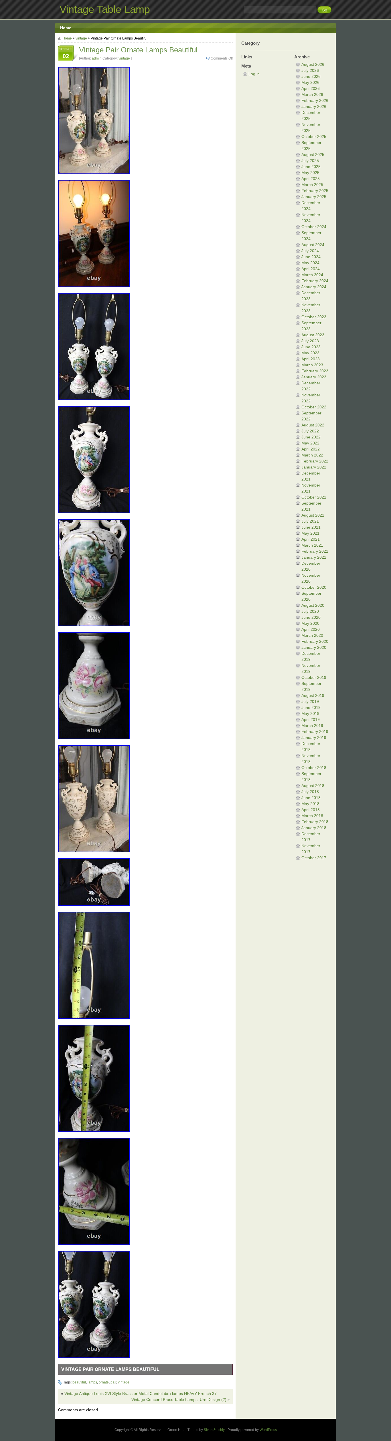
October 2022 (313, 407)
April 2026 (310, 88)
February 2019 (314, 731)
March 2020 (312, 635)
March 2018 (312, 815)
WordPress (268, 1430)
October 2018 (313, 767)
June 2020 (311, 617)
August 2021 (312, 515)
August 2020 (312, 605)
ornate (104, 1382)
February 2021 (314, 551)
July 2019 (310, 701)
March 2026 (312, 94)
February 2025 (314, 190)
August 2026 (312, 64)
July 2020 (310, 611)
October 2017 (313, 857)
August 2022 (312, 425)
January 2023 (313, 377)
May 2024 (310, 262)
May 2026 (310, 82)
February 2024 (314, 280)
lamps (92, 1382)
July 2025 (310, 160)
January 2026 (313, 106)
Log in (254, 74)
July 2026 (310, 70)
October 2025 (313, 136)
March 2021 (312, 545)
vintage (81, 38)
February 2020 (314, 641)
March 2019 (312, 725)
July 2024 (310, 250)
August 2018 (312, 785)
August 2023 (312, 335)
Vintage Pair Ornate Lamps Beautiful (110, 1369)
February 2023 (314, 371)
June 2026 (311, 76)
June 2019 (311, 707)
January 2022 (313, 467)
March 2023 (312, 365)
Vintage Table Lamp (105, 9)
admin (97, 58)
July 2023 (310, 341)
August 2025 (312, 154)
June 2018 (311, 797)
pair (113, 1382)
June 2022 (311, 437)
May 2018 (310, 803)
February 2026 (314, 100)
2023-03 (65, 53)
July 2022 (310, 431)
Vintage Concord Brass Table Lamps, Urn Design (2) (178, 1399)
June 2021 (311, 527)
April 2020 (310, 629)
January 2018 (313, 827)
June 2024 (311, 256)
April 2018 (310, 809)
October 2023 (313, 317)
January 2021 (313, 557)
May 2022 (310, 443)
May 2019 (310, 713)
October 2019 (313, 677)
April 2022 (310, 449)
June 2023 (311, 347)
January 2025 (313, 196)
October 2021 (313, 497)
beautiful (79, 1382)
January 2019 (313, 737)
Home (65, 27)
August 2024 (312, 244)
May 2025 (310, 172)
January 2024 (313, 286)
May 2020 (310, 623)
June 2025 (311, 166)
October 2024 (313, 226)
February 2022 (314, 461)
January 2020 (313, 647)
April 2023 (310, 359)
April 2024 (310, 268)
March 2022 (312, 455)
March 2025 (312, 184)
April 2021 (310, 539)
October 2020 (313, 587)
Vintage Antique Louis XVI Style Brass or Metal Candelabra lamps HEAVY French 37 (140, 1393)
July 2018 (310, 791)
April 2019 (310, 719)
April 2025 (310, 178)
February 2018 (314, 821)
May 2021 (310, 533)
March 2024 (312, 274)
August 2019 (312, 695)
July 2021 (310, 521)
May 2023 (310, 353)
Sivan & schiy (214, 1430)
